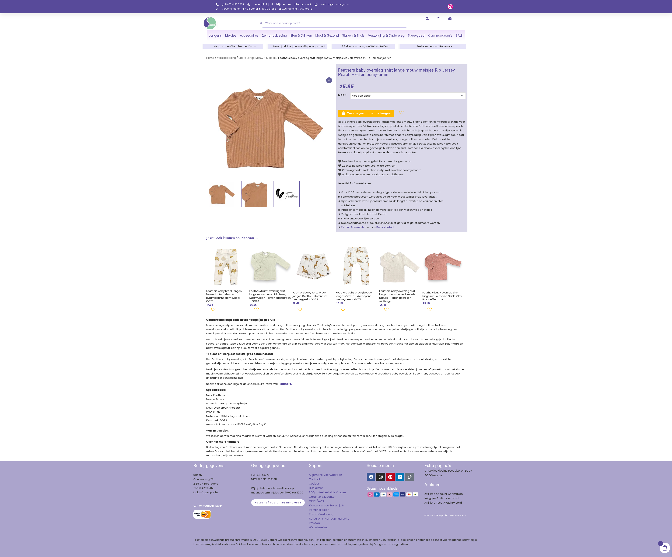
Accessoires (249, 35)
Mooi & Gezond (327, 35)
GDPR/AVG (316, 501)
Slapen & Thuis (353, 35)
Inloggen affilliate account (442, 498)
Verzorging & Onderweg (386, 35)
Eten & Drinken (301, 35)
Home (210, 58)
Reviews (314, 523)
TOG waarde (433, 475)
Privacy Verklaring (321, 514)
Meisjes (230, 35)
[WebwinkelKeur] (450, 6)
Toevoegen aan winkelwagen (369, 113)
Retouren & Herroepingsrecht (329, 519)
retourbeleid (385, 227)
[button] (395, 113)
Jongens (215, 35)
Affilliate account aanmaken (443, 494)
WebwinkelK (317, 527)
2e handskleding (274, 35)
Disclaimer (316, 488)
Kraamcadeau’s (440, 35)
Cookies (314, 484)
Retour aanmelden (353, 227)
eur (327, 527)
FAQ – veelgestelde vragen (327, 492)
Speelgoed (416, 35)
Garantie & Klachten (322, 497)
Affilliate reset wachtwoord (443, 503)
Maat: (342, 95)
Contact (314, 479)
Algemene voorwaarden (325, 475)
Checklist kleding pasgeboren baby (448, 471)
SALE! (459, 35)
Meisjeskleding (226, 58)
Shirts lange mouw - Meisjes (257, 58)
